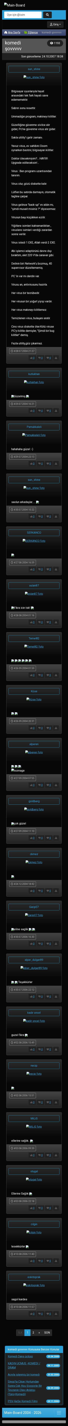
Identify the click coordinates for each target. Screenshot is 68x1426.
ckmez (34, 854)
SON (47, 1332)
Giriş (55, 24)
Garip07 (34, 907)
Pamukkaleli (34, 427)
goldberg (34, 801)
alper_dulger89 (34, 960)
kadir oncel (34, 1012)
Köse (34, 691)
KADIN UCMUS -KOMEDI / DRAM (24, 1365)
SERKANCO (34, 532)
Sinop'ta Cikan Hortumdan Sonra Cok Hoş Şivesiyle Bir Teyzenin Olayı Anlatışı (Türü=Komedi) (25, 1388)
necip (34, 1065)
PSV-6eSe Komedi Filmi (22, 1401)
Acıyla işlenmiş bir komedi (24, 1374)
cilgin (34, 1224)
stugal (34, 1171)
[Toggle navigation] (59, 1412)
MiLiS (34, 1118)
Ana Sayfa (13, 32)
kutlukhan (34, 374)
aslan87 (34, 585)
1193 (56, 43)
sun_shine (34, 69)
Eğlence (32, 32)
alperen (34, 744)
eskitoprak (34, 1277)
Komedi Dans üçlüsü (20, 1356)
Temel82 (34, 638)
